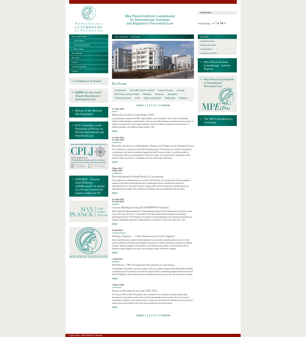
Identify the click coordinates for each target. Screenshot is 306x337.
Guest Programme (79, 66)
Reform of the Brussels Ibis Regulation (88, 112)
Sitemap (98, 335)
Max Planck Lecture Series (126, 94)
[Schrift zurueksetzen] (218, 23)
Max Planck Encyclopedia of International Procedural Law (219, 83)
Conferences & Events (88, 81)
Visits (137, 98)
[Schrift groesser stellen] (223, 23)
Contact (74, 71)
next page (165, 105)
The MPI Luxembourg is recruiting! (218, 120)
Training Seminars (122, 98)
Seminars (159, 94)
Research (75, 57)
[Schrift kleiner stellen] (214, 23)
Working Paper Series (208, 45)
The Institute (76, 53)
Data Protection (87, 335)
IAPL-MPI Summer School (142, 90)
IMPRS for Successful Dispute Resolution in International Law (88, 96)
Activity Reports (206, 49)
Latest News (79, 40)
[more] (114, 131)
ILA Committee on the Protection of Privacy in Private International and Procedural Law (89, 130)
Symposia (172, 94)
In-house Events (165, 90)
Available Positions (207, 41)
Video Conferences (152, 98)
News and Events (121, 36)
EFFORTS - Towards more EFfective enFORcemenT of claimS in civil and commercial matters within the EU (90, 186)
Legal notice (74, 335)
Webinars (183, 98)
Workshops (170, 98)
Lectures (181, 90)
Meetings (147, 94)
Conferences (120, 90)
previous (140, 105)
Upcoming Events (82, 44)
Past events (79, 48)
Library (74, 62)
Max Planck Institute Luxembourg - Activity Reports (217, 65)
